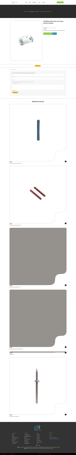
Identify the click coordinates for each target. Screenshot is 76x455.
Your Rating (13, 83)
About (30, 2)
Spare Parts (38, 437)
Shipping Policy (14, 439)
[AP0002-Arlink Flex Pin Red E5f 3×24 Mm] (38, 194)
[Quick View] (10, 161)
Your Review (13, 90)
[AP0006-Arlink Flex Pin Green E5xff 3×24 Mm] (38, 318)
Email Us (54, 33)
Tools (39, 2)
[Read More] (65, 161)
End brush (38, 439)
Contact (43, 2)
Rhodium (25, 437)
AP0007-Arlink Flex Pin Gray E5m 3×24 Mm (16, 163)
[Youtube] (39, 445)
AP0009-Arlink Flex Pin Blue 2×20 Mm (15, 287)
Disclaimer (13, 440)
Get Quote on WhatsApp (48, 33)
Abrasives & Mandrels (32, 11)
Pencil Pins (37, 11)
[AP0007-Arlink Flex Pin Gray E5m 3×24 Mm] (38, 132)
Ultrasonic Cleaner (27, 439)
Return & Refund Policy (15, 437)
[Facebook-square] (36, 445)
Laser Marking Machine (27, 436)
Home (26, 2)
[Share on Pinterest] (53, 28)
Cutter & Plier (39, 440)
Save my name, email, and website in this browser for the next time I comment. (23, 81)
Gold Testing (26, 440)
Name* (13, 76)
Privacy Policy (14, 443)
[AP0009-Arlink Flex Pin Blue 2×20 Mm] (38, 256)
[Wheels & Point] (38, 352)
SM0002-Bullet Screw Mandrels (14, 416)
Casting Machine (26, 434)
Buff (37, 443)
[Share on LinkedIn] (50, 28)
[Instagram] (38, 445)
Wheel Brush (38, 434)
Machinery (34, 2)
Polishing (38, 436)
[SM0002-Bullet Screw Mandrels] (38, 385)
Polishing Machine (27, 443)
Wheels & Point (12, 354)
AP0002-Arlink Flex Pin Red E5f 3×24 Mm (15, 225)
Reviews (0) (38, 65)
